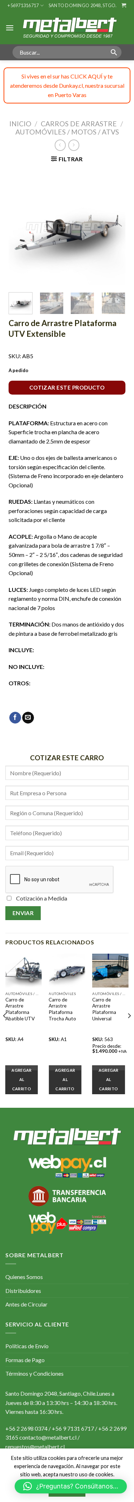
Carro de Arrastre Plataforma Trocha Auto (62, 1009)
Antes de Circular (26, 1304)
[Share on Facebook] (15, 718)
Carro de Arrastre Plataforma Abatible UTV (20, 1009)
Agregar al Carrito (21, 1079)
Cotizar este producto (67, 387)
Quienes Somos (24, 1276)
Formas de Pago (25, 1359)
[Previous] (20, 227)
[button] (71, 1486)
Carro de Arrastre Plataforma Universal (104, 1009)
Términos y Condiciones (34, 1373)
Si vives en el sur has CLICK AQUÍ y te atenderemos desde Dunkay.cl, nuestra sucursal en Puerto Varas (67, 85)
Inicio (20, 124)
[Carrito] (123, 5)
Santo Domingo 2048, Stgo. (82, 5)
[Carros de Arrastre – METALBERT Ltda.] (69, 27)
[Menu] (9, 27)
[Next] (114, 227)
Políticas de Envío (27, 1346)
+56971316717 (23, 5)
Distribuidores (23, 1290)
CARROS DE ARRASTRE (79, 124)
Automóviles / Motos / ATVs (67, 132)
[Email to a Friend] (28, 718)
